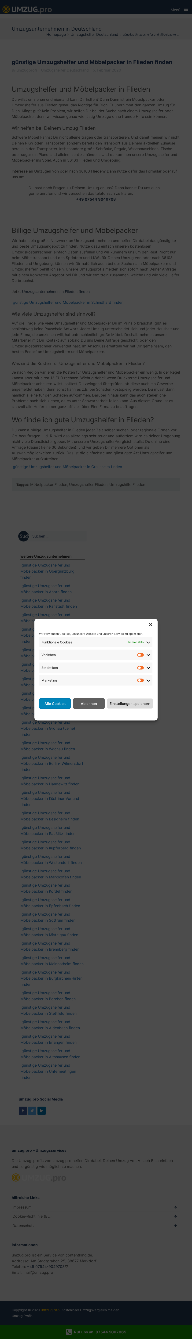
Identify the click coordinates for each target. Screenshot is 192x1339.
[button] (150, 624)
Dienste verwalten (55, 690)
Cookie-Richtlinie (65, 714)
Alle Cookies (55, 703)
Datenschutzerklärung (101, 714)
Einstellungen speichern (130, 703)
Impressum (133, 714)
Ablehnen (89, 703)
